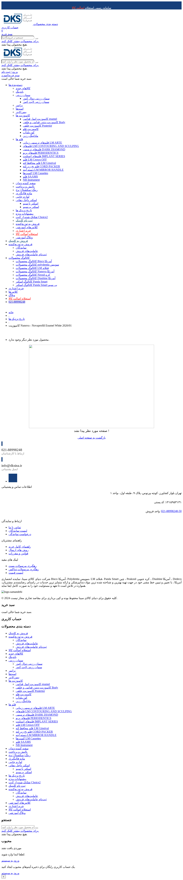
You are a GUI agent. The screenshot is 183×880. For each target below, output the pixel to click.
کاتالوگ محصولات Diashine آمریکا (35, 278)
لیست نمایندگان (18, 530)
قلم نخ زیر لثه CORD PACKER (41, 166)
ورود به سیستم (10, 860)
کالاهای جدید (23, 88)
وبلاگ (12, 295)
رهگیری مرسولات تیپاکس (24, 569)
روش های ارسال (19, 550)
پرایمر (19, 105)
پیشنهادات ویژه (24, 213)
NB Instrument (31, 179)
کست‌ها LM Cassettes (35, 173)
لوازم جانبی (22, 196)
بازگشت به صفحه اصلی (92, 437)
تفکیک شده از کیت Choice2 (32, 217)
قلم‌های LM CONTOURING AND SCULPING (51, 146)
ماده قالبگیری (24, 193)
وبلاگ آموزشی (24, 237)
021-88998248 (17, 301)
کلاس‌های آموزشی (27, 227)
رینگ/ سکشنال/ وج (27, 189)
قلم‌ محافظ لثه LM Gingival (39, 162)
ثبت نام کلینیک (24, 220)
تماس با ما (15, 527)
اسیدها (19, 108)
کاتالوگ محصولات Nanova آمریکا (35, 271)
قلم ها (19, 139)
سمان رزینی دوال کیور (36, 98)
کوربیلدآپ (28, 132)
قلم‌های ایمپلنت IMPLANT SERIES (44, 156)
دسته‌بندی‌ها (15, 84)
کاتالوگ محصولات (19, 257)
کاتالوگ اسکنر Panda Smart (31, 281)
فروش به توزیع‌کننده (27, 223)
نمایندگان (21, 247)
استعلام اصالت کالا (27, 234)
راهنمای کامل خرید (20, 546)
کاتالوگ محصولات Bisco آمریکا (34, 261)
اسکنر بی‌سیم (31, 206)
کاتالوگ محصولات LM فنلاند (32, 268)
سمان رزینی (23, 95)
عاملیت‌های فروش (27, 251)
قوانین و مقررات (18, 553)
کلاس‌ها (13, 291)
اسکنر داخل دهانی (26, 200)
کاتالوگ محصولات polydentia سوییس (37, 264)
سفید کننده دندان (26, 183)
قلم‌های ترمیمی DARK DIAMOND (44, 149)
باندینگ (20, 91)
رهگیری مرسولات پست (23, 565)
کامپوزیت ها (23, 115)
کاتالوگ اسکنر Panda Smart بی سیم (36, 284)
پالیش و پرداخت (25, 186)
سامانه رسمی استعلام (91, 7)
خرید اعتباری (23, 230)
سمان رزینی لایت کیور (36, 101)
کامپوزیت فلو (31, 129)
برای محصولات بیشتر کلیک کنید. (20, 41)
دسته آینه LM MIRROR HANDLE (43, 169)
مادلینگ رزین (30, 135)
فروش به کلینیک (18, 240)
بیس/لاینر (21, 112)
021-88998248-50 (171, 511)
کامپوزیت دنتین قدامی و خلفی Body (44, 122)
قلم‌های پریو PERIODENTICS (40, 152)
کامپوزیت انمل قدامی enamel (40, 118)
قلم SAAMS (30, 176)
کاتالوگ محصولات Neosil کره (33, 274)
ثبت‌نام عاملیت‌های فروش (31, 254)
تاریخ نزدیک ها (24, 210)
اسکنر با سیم (30, 203)
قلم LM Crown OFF (35, 159)
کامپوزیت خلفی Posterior (37, 125)
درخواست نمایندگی (20, 534)
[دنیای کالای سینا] (17, 24)
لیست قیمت (16, 572)
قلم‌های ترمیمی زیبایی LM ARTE (42, 142)
